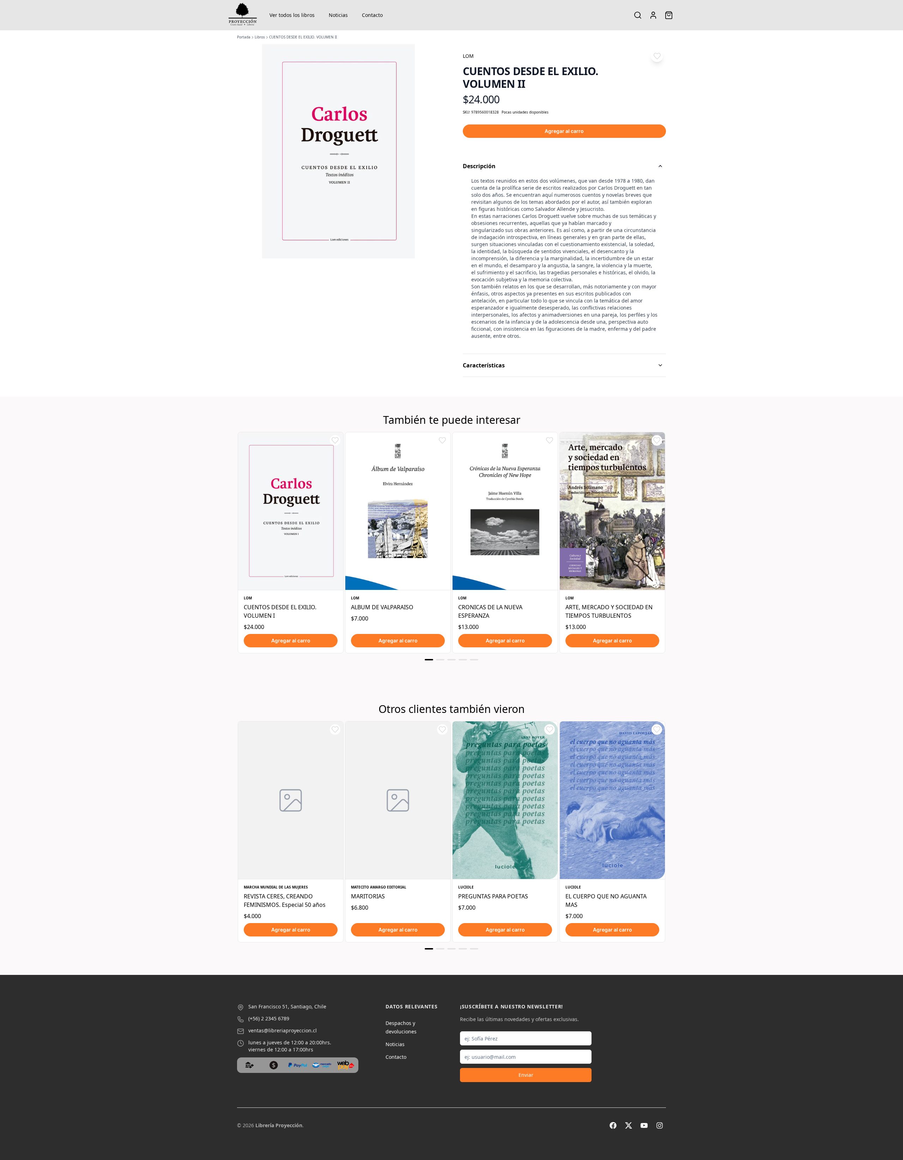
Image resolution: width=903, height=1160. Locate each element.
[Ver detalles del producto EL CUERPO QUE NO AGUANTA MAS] (612, 800)
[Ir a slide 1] (429, 659)
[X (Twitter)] (628, 1125)
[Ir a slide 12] (463, 949)
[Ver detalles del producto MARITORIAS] (397, 800)
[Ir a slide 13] (474, 949)
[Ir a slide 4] (463, 659)
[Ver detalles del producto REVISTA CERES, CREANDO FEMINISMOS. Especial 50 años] (290, 800)
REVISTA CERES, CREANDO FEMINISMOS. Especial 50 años (285, 900)
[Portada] (243, 15)
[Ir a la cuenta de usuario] (653, 15)
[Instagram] (659, 1125)
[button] (657, 56)
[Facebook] (613, 1125)
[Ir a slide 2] (440, 659)
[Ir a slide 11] (451, 949)
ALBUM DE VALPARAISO (382, 607)
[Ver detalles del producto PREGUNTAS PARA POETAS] (505, 800)
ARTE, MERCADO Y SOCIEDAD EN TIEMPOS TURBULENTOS (609, 611)
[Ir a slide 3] (451, 659)
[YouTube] (644, 1125)
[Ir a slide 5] (474, 659)
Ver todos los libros (292, 15)
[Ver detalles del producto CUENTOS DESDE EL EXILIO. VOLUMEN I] (290, 511)
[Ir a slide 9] (429, 949)
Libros (260, 37)
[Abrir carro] (669, 15)
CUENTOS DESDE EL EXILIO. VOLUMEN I (280, 611)
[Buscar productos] (638, 15)
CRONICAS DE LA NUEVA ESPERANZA (490, 611)
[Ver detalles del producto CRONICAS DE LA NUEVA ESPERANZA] (505, 511)
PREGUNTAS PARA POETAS (493, 896)
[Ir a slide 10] (440, 949)
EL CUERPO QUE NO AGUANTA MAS (606, 900)
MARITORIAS (368, 896)
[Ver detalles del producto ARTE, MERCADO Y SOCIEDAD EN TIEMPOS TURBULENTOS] (612, 511)
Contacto (372, 15)
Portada (243, 37)
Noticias (338, 15)
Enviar (526, 1075)
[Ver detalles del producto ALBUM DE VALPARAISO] (397, 511)
